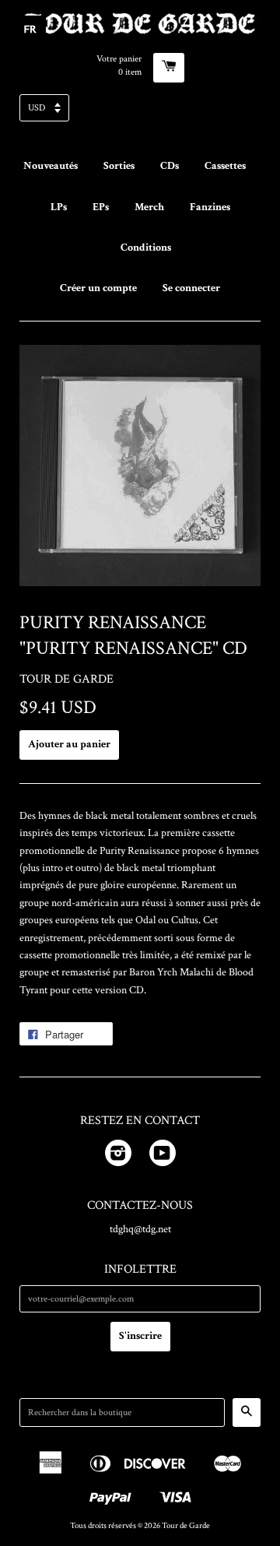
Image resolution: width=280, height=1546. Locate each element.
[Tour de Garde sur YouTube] (162, 1156)
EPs (101, 207)
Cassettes (225, 166)
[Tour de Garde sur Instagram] (118, 1156)
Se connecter (191, 288)
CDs (169, 166)
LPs (59, 207)
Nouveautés (50, 166)
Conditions (146, 248)
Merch (149, 207)
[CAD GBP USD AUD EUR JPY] (140, 112)
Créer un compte (98, 288)
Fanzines (210, 207)
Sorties (119, 166)
